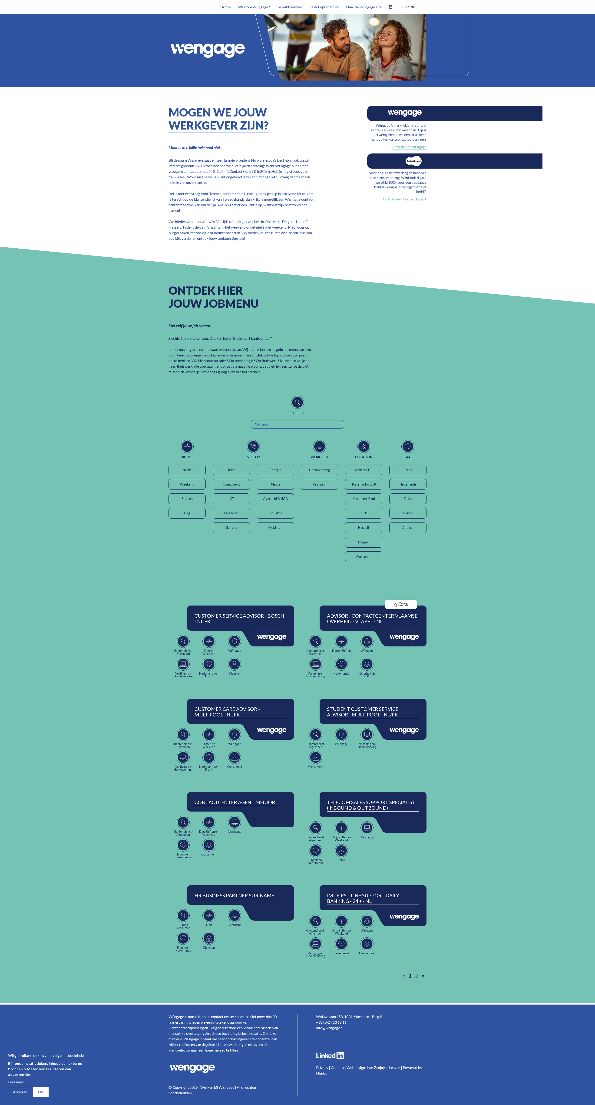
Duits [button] (408, 499)
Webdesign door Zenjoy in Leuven (373, 1067)
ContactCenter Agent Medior (235, 802)
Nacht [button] (187, 470)
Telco (231, 470)
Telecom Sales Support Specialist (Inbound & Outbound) (371, 805)
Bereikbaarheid (289, 7)
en (401, 7)
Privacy (322, 1067)
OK (41, 1092)
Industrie (275, 513)
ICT (231, 499)
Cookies (337, 1067)
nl (413, 7)
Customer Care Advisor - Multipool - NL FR (227, 711)
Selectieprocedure (324, 7)
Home (225, 7)
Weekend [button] (187, 484)
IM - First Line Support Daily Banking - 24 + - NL (363, 898)
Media (275, 484)
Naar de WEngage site (364, 7)
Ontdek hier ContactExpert (404, 199)
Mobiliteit (275, 527)
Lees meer (16, 1082)
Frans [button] (408, 470)
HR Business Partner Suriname (234, 895)
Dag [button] (187, 513)
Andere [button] (407, 527)
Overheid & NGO (275, 499)
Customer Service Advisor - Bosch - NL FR (239, 618)
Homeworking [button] (319, 470)
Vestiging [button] (320, 484)
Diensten (231, 527)
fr (407, 7)
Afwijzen (20, 1092)
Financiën (231, 513)
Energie (275, 470)
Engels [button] (408, 513)
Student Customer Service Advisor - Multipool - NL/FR (362, 711)
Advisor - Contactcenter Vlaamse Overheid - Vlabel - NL (372, 618)
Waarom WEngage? (254, 7)
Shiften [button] (187, 499)
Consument (231, 484)
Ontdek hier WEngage (409, 147)
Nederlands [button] (408, 484)
